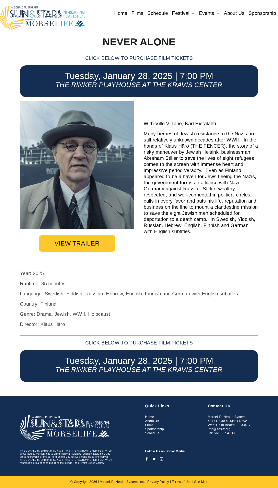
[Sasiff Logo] (42, 8)
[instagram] (161, 459)
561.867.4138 (224, 433)
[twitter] (154, 459)
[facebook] (146, 459)
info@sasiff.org (219, 429)
